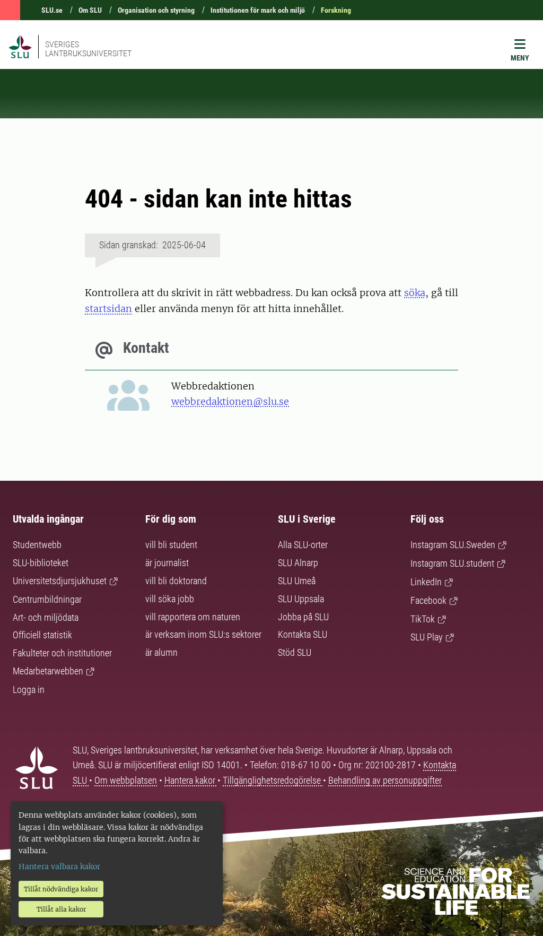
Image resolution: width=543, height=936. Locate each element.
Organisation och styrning (156, 10)
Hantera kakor (190, 780)
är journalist (167, 562)
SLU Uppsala (301, 598)
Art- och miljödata (45, 617)
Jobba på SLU (303, 616)
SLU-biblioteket (40, 562)
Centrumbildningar (47, 599)
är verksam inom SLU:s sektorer (203, 634)
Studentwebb (37, 544)
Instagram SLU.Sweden (452, 544)
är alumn (161, 652)
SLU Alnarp (298, 562)
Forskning (336, 10)
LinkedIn (426, 581)
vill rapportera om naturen (192, 616)
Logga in (29, 689)
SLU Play (426, 637)
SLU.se (52, 10)
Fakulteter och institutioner (62, 652)
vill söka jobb (169, 598)
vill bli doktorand (176, 580)
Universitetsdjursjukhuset (60, 580)
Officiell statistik (42, 634)
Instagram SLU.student (452, 563)
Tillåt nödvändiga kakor (61, 889)
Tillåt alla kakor (61, 909)
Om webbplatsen (125, 780)
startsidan (108, 308)
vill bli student (171, 544)
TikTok (422, 619)
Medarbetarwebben (48, 671)
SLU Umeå (297, 580)
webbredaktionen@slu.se (230, 401)
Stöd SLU (294, 652)
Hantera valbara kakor (59, 866)
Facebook (428, 600)
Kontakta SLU (302, 634)
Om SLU (90, 10)
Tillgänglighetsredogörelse (273, 780)
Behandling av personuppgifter (385, 780)
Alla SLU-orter (303, 544)
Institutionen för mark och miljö (258, 10)
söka (414, 293)
